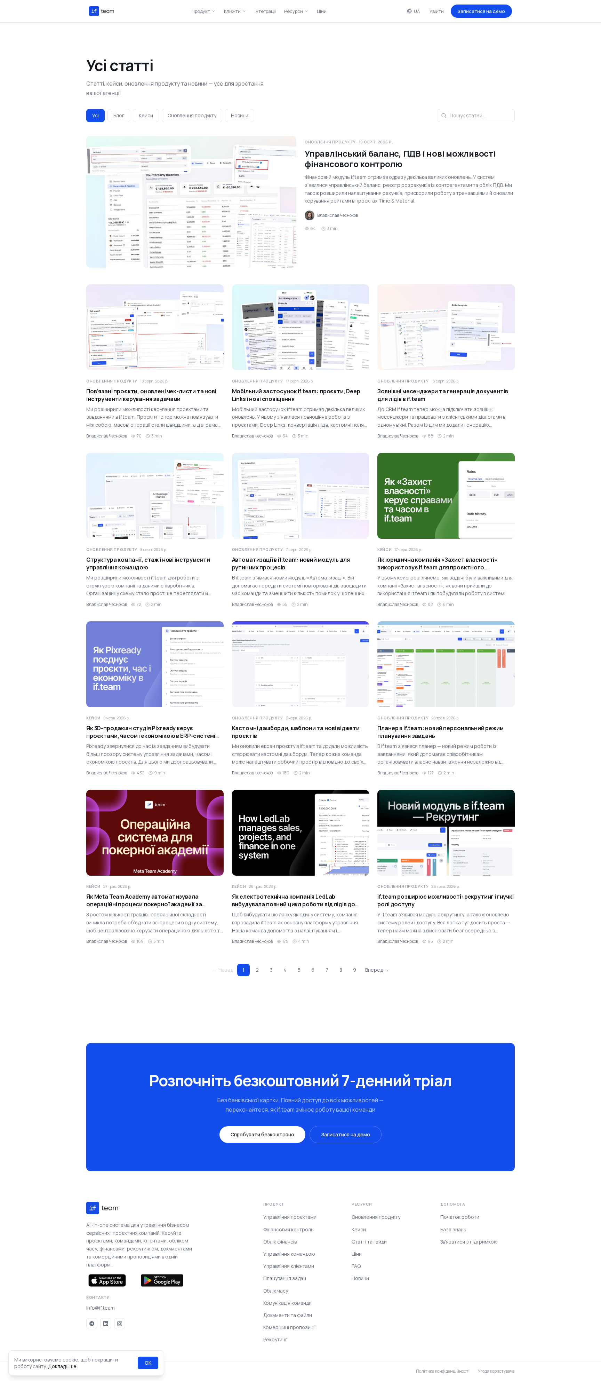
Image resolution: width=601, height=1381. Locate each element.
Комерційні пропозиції (289, 1327)
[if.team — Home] (101, 11)
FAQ (356, 1266)
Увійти (437, 11)
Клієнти (232, 11)
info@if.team (100, 1307)
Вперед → (377, 969)
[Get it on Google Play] (162, 1280)
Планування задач (284, 1278)
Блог (118, 115)
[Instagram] (119, 1323)
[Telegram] (91, 1323)
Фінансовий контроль (288, 1229)
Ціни (322, 11)
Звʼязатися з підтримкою (469, 1241)
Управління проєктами (289, 1217)
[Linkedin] (105, 1323)
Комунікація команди (287, 1303)
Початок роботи (459, 1217)
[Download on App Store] (107, 1280)
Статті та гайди (369, 1241)
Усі (95, 115)
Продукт (201, 11)
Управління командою (289, 1253)
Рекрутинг (275, 1339)
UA (417, 11)
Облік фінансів (280, 1241)
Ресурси (293, 11)
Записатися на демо (481, 11)
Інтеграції (265, 11)
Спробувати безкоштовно (262, 1134)
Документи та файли (287, 1315)
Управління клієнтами (288, 1266)
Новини (239, 115)
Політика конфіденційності (443, 1371)
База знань (453, 1229)
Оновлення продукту (192, 115)
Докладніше (62, 1366)
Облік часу (275, 1290)
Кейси (146, 115)
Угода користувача (496, 1371)
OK (148, 1362)
